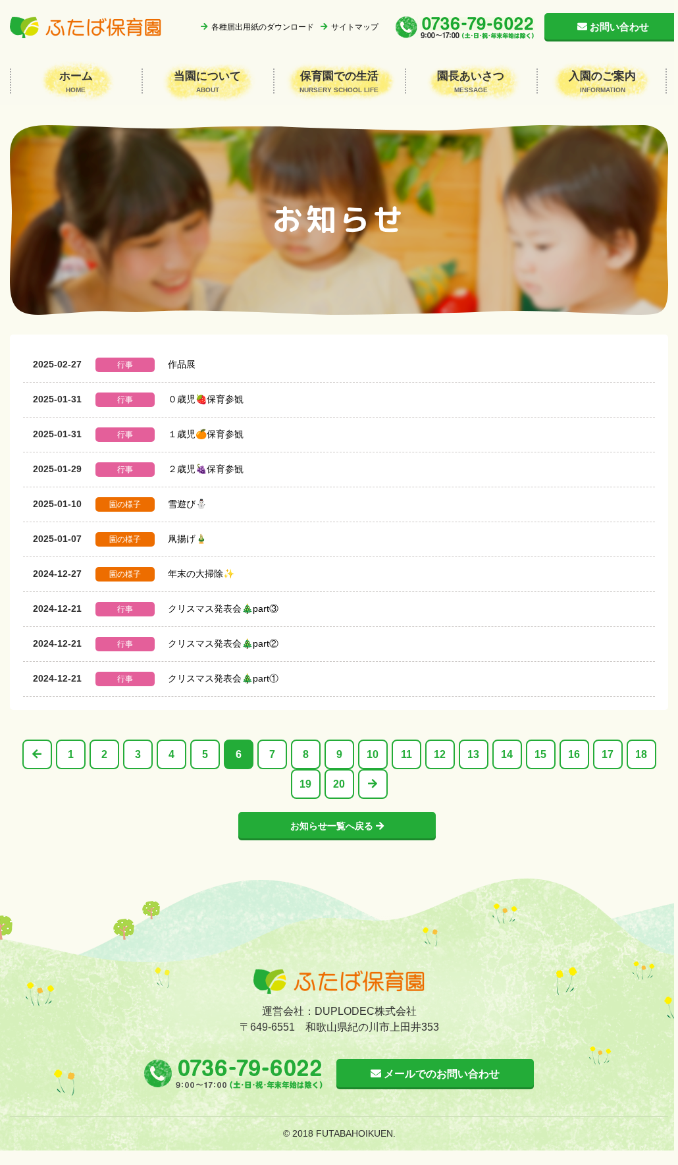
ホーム (76, 82)
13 (473, 754)
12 (440, 754)
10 (372, 754)
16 (574, 754)
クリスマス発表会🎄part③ (223, 608)
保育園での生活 (339, 82)
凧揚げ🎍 (187, 538)
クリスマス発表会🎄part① (223, 678)
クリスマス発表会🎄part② (223, 643)
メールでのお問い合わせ (440, 1073)
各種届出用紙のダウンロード (262, 27)
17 (607, 754)
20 (339, 784)
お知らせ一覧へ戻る (333, 826)
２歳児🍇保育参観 (206, 469)
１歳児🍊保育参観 (206, 434)
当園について (207, 82)
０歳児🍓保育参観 (206, 399)
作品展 (182, 364)
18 (641, 754)
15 (540, 754)
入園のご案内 (602, 82)
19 (305, 784)
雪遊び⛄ (187, 504)
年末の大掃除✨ (201, 573)
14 (507, 754)
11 (406, 754)
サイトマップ (354, 27)
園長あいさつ (470, 82)
